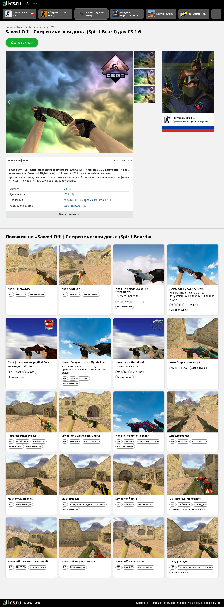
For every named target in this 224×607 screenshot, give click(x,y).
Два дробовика (179, 435)
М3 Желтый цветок (20, 498)
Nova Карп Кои (71, 288)
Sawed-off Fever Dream (129, 561)
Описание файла (18, 160)
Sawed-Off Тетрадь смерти (78, 561)
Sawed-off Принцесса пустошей (28, 561)
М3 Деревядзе (178, 561)
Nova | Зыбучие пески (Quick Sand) (84, 362)
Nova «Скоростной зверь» (132, 435)
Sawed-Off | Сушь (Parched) (186, 288)
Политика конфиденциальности (170, 602)
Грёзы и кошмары (97, 200)
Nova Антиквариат (20, 288)
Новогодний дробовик (22, 435)
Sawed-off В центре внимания (81, 435)
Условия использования (206, 602)
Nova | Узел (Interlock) (129, 362)
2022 (68, 194)
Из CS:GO (72, 200)
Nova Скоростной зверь (184, 362)
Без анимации (75, 205)
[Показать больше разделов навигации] (216, 14)
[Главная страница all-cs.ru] (12, 3)
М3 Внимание (70, 498)
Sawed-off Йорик (126, 498)
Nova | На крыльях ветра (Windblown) (131, 290)
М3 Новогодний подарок (185, 498)
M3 (67, 188)
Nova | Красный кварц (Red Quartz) (30, 362)
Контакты (142, 602)
